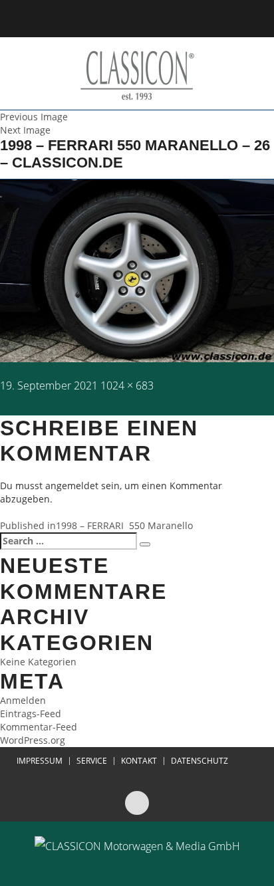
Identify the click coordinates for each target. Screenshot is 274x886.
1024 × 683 (127, 385)
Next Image (25, 130)
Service (91, 761)
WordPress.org (32, 740)
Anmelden (23, 700)
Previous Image (34, 116)
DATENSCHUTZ (199, 761)
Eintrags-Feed (30, 713)
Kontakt (139, 761)
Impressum (40, 761)
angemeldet (71, 485)
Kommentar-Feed (38, 726)
